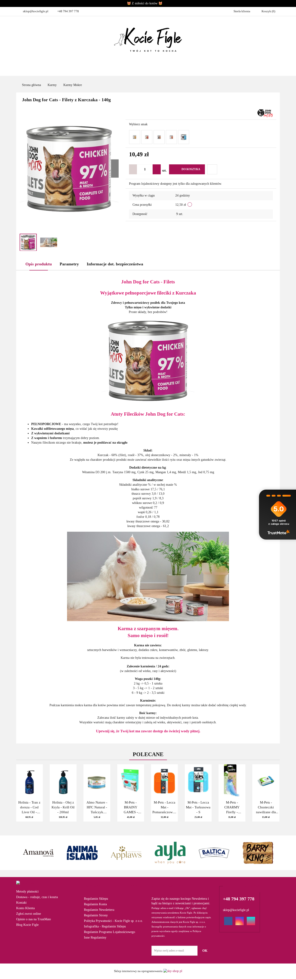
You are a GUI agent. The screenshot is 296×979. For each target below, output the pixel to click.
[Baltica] (170, 852)
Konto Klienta (25, 908)
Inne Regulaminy (95, 937)
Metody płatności (27, 891)
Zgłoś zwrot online (28, 913)
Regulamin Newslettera (99, 909)
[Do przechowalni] (212, 169)
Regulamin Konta (95, 904)
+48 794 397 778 (68, 11)
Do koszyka (191, 169)
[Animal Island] (38, 852)
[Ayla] (126, 852)
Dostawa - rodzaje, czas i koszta (37, 897)
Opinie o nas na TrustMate (33, 919)
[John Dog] (265, 113)
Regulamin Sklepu (96, 898)
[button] (113, 886)
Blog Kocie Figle (27, 925)
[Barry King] (214, 852)
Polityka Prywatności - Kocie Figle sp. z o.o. (113, 921)
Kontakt (21, 902)
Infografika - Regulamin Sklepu (105, 926)
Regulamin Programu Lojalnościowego (109, 932)
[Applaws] (82, 852)
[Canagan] (258, 852)
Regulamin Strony (96, 915)
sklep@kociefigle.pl (35, 11)
